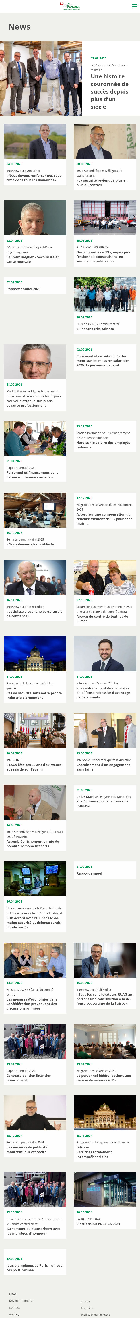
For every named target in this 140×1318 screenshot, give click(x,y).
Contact (14, 1308)
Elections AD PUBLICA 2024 (98, 1224)
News (13, 1294)
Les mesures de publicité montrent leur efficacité (27, 1149)
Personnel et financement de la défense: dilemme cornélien (33, 474)
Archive (14, 1315)
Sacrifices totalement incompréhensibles (94, 1154)
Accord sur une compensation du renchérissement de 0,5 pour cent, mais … (105, 519)
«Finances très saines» (95, 329)
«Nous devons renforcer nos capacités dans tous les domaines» (35, 177)
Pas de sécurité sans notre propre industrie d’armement (34, 695)
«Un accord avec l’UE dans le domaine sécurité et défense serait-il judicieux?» (34, 922)
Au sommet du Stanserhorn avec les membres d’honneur (33, 1230)
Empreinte (87, 1308)
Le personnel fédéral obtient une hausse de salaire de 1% (104, 1077)
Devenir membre (20, 1301)
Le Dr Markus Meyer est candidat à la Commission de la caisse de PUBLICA (104, 801)
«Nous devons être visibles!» (30, 544)
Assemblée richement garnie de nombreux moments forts (33, 843)
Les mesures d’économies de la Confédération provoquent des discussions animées (32, 1003)
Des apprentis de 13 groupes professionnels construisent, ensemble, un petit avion (103, 256)
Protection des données (95, 1314)
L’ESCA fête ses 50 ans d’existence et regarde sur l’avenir (34, 767)
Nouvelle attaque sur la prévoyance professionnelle (30, 403)
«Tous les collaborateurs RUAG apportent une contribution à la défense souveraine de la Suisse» (105, 999)
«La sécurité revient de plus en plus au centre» (102, 182)
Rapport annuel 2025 (23, 289)
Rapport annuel (89, 873)
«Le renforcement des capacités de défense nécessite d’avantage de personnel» (103, 692)
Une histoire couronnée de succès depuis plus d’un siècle (110, 91)
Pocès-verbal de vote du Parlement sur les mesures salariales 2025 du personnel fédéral (103, 360)
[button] (134, 6)
